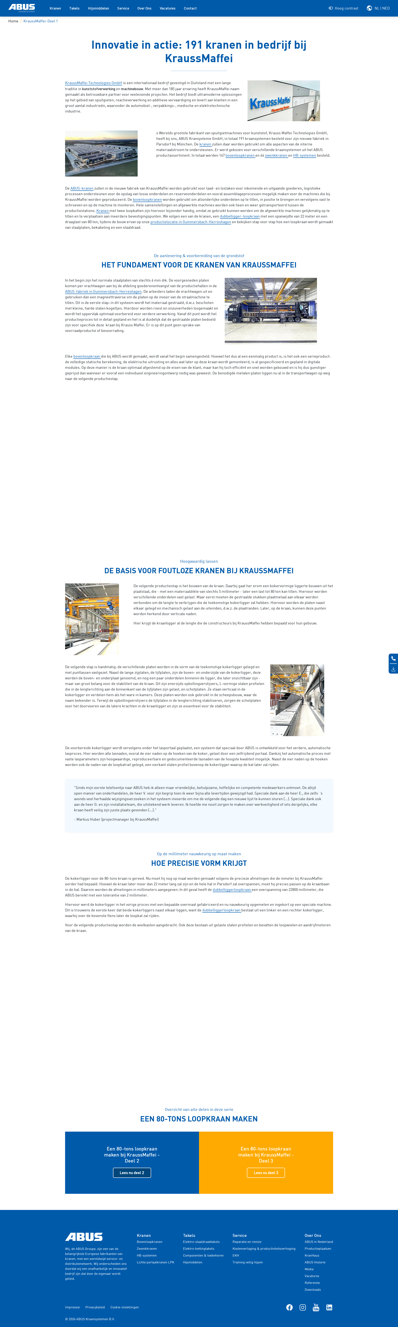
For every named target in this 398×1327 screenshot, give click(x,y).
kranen (205, 144)
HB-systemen (304, 155)
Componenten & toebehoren (203, 1255)
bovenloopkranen (240, 155)
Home (13, 21)
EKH (236, 1255)
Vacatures (168, 8)
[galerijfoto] (290, 100)
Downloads (313, 1290)
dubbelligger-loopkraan (240, 216)
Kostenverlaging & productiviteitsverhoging (264, 1249)
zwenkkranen (276, 155)
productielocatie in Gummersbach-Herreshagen (190, 222)
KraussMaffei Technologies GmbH (93, 83)
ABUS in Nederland (319, 1242)
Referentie (312, 1283)
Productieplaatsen (318, 1249)
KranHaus (312, 1255)
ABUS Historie (315, 1262)
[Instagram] (303, 1307)
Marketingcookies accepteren (199, 482)
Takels (74, 8)
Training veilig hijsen (248, 1262)
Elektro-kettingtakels (198, 1249)
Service (123, 8)
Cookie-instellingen (124, 1307)
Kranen (55, 8)
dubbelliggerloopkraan (232, 890)
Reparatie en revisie (247, 1242)
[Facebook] (289, 1307)
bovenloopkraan (87, 356)
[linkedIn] (329, 1307)
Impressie (72, 1307)
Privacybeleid (95, 1307)
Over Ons (144, 8)
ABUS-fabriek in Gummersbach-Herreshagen (103, 292)
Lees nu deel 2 (132, 1172)
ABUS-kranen (81, 188)
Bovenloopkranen (149, 1242)
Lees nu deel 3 (266, 1172)
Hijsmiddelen (98, 8)
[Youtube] (316, 1307)
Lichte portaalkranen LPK (155, 1262)
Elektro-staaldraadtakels (201, 1242)
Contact (190, 8)
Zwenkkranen (147, 1249)
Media (309, 1269)
